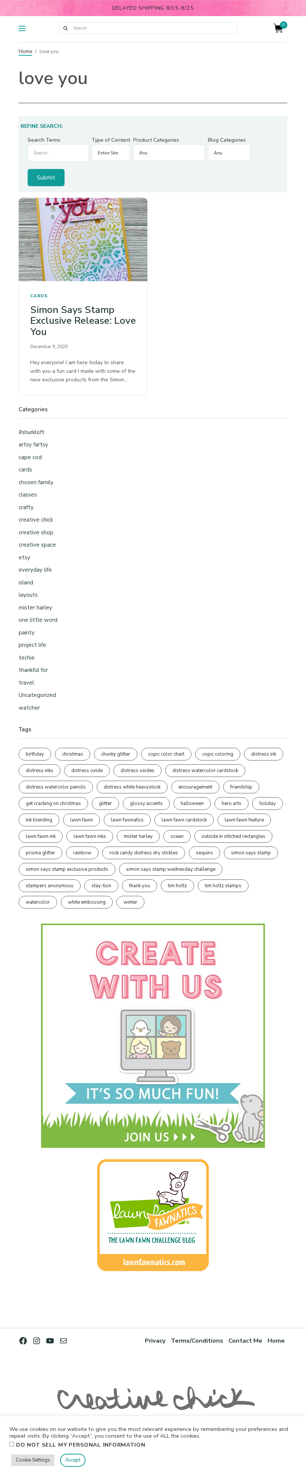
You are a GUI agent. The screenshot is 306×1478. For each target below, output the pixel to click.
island (26, 582)
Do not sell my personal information (81, 1444)
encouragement (195, 787)
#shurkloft (31, 432)
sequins (204, 852)
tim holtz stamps (223, 885)
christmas (72, 754)
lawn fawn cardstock (184, 820)
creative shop (36, 532)
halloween (192, 803)
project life (32, 645)
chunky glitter (115, 754)
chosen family (36, 482)
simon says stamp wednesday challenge (170, 869)
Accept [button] (72, 1460)
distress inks (39, 770)
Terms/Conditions (197, 1340)
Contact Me (245, 1340)
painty (27, 632)
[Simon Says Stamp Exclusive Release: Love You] (83, 240)
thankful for (33, 670)
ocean (177, 836)
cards (39, 296)
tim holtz (177, 885)
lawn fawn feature (244, 820)
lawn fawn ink (41, 836)
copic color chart (166, 754)
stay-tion (101, 885)
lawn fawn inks (90, 836)
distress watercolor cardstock (205, 770)
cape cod (30, 457)
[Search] (65, 28)
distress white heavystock (132, 787)
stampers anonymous (50, 885)
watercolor (38, 902)
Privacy (155, 1340)
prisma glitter (40, 852)
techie (27, 657)
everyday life (35, 570)
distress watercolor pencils (56, 787)
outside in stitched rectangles (233, 836)
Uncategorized (37, 695)
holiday (267, 803)
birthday (35, 754)
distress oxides (137, 770)
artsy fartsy (33, 444)
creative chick (36, 519)
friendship (241, 787)
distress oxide (87, 770)
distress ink (263, 754)
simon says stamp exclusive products (67, 869)
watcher (29, 708)
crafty (26, 507)
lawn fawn (81, 820)
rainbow (82, 852)
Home (25, 51)
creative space (37, 545)
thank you (139, 885)
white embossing (87, 902)
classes (28, 494)
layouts (28, 595)
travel (26, 682)
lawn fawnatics (127, 820)
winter (130, 902)
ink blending (39, 820)
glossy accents (146, 803)
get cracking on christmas (53, 803)
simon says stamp (251, 852)
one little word (38, 620)
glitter (105, 803)
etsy (24, 557)
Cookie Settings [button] (33, 1460)
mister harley (35, 607)
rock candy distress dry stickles (143, 852)
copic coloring (217, 754)
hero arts (231, 803)
